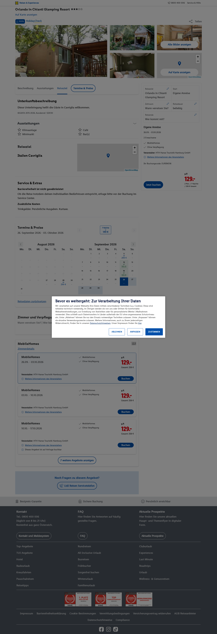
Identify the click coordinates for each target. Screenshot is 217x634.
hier (139, 323)
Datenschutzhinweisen (100, 323)
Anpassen (135, 332)
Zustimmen (154, 332)
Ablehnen (117, 332)
